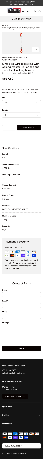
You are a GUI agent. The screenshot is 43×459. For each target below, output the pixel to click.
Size (4, 98)
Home (4, 25)
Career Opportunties (15, 396)
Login (33, 11)
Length (5, 110)
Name (4, 290)
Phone (4, 312)
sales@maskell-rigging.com (14, 373)
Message (5, 323)
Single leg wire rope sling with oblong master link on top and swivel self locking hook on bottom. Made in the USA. (21, 28)
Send (21, 348)
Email (4, 301)
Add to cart (29, 128)
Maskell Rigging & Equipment (13, 57)
